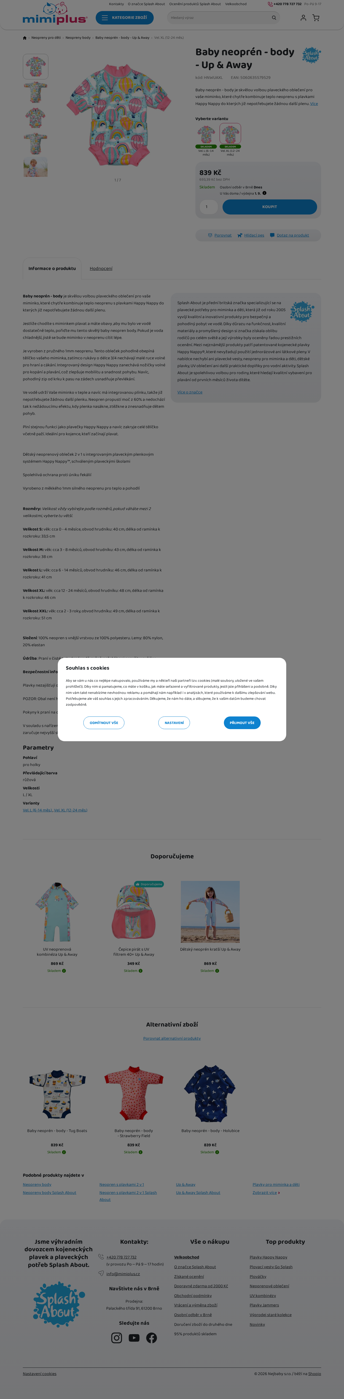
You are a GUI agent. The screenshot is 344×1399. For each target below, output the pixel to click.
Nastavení (174, 723)
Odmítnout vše (104, 723)
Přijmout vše (242, 723)
